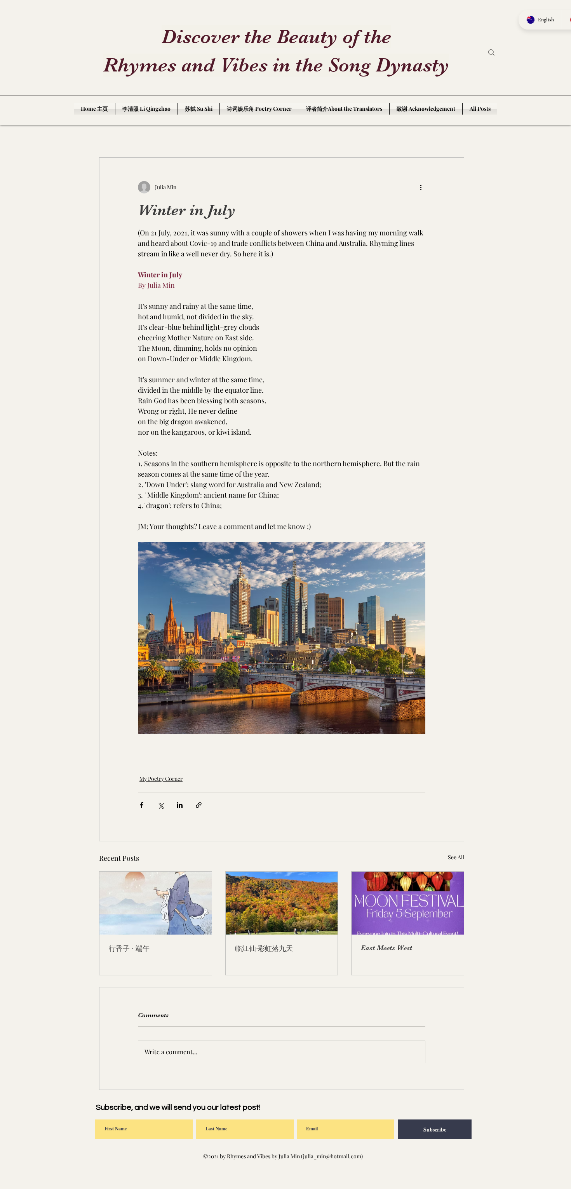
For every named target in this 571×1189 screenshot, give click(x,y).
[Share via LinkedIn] (179, 805)
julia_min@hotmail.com (332, 1156)
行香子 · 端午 (129, 948)
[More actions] (420, 187)
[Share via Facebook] (141, 805)
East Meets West (386, 948)
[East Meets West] (408, 903)
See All (456, 857)
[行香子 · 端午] (155, 903)
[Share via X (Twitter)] (160, 805)
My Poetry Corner (161, 778)
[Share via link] (198, 805)
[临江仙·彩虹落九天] (282, 903)
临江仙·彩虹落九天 (264, 948)
